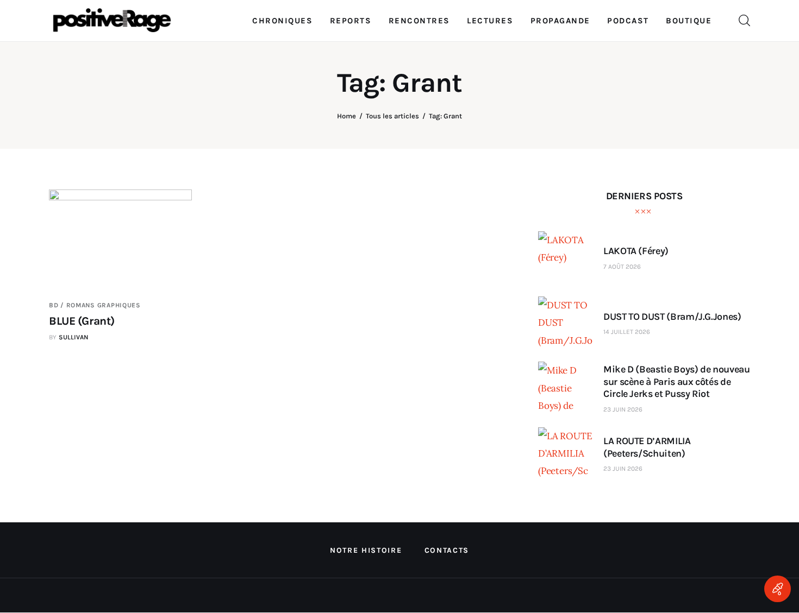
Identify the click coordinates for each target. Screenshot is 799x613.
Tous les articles (392, 116)
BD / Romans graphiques (95, 305)
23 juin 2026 (622, 409)
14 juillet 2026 (626, 332)
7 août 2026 (622, 266)
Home (346, 116)
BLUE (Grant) (82, 320)
